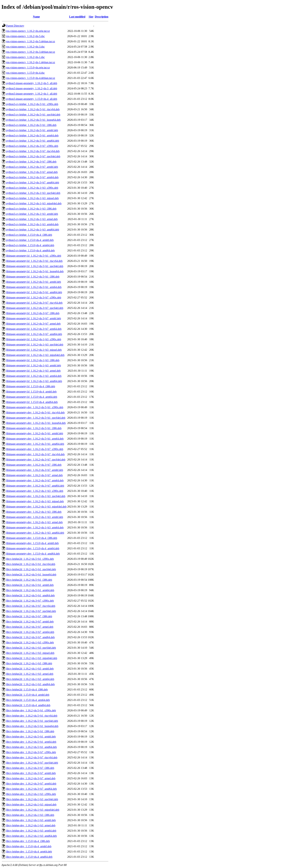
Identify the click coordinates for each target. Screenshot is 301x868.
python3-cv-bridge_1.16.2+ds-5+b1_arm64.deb (32, 135)
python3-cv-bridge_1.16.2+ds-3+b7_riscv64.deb (33, 151)
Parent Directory (15, 25)
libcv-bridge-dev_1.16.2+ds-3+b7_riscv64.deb (31, 757)
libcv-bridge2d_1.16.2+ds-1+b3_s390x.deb (30, 642)
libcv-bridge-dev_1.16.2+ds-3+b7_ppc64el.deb (32, 762)
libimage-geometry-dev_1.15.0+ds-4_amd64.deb (33, 553)
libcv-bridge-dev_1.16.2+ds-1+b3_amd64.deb (31, 835)
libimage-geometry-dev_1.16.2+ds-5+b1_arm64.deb (35, 438)
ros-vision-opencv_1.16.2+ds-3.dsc (25, 46)
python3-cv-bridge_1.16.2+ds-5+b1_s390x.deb (32, 104)
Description (101, 16)
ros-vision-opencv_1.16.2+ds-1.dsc (25, 57)
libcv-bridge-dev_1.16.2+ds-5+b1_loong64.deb (32, 726)
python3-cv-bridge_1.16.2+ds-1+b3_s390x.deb (32, 187)
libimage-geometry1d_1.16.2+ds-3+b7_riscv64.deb (34, 302)
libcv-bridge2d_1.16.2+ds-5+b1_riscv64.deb (30, 564)
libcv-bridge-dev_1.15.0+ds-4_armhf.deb (28, 846)
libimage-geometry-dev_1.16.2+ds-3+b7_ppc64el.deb (35, 459)
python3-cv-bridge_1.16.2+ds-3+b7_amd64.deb (32, 182)
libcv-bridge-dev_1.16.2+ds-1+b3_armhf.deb (31, 820)
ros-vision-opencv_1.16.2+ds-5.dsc (25, 36)
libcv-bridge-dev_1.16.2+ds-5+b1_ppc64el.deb (32, 720)
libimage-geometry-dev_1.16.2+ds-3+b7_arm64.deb (35, 480)
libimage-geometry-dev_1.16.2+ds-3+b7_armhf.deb (34, 469)
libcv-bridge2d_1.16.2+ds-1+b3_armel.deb (29, 673)
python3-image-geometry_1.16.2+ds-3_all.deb (31, 88)
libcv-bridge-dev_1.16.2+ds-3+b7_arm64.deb (31, 783)
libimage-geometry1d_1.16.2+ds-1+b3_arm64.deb (33, 375)
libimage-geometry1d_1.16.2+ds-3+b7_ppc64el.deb (34, 307)
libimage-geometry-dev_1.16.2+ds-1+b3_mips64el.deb (36, 506)
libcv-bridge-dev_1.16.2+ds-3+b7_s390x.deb (31, 752)
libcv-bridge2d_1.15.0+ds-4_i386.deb (27, 689)
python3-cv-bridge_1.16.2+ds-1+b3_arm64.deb (32, 224)
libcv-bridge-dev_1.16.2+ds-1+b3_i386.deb (30, 814)
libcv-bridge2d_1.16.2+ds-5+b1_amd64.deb (30, 595)
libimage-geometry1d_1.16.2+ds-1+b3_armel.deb (33, 370)
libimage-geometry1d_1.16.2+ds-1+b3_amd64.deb (34, 381)
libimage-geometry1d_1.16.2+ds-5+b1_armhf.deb (33, 281)
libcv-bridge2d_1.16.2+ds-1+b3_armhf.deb (30, 668)
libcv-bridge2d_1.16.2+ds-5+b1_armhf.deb (30, 584)
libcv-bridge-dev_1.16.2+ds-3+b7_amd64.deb (31, 788)
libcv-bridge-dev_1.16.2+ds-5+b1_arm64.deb (31, 741)
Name (36, 16)
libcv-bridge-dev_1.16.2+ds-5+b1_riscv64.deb (31, 715)
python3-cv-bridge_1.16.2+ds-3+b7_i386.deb (31, 161)
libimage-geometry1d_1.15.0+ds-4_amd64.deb (32, 402)
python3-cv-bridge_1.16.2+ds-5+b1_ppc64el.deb (33, 114)
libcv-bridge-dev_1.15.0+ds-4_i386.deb (28, 841)
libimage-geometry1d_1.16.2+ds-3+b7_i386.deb (32, 313)
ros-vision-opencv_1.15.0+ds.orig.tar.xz (28, 67)
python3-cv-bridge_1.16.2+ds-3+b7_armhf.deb (32, 166)
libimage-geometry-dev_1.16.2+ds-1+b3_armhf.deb (34, 517)
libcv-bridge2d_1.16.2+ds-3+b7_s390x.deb (30, 600)
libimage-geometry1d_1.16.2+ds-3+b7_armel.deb (33, 323)
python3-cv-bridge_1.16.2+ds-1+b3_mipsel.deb (32, 198)
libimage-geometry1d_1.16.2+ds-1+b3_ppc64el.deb (34, 344)
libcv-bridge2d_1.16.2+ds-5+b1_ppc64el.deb (31, 569)
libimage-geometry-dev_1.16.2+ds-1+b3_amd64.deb (35, 532)
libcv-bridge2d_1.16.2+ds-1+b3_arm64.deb (30, 679)
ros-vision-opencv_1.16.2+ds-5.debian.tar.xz (30, 41)
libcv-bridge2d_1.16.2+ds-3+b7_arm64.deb (30, 632)
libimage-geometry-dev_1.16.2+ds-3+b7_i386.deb (33, 464)
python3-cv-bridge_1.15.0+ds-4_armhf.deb (30, 240)
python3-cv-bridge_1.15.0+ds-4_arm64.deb (30, 245)
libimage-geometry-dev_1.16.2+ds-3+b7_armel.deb (34, 475)
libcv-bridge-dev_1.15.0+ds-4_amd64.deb (29, 856)
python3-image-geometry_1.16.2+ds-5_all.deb (31, 83)
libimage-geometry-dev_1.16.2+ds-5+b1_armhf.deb (34, 433)
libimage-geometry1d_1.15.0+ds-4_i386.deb (30, 386)
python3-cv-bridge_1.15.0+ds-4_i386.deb (29, 234)
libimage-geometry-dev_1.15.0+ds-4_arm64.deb (32, 548)
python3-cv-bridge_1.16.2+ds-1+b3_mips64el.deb (33, 203)
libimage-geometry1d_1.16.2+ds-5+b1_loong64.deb (35, 271)
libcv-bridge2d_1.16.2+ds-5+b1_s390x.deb (30, 558)
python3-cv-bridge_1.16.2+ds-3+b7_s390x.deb (32, 145)
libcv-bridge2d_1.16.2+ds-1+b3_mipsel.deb (30, 652)
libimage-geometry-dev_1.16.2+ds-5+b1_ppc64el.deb (35, 417)
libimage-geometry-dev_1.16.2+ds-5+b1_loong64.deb (36, 422)
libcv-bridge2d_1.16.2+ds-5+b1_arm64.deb (30, 590)
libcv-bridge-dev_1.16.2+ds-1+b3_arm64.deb (31, 830)
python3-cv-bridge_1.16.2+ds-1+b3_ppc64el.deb (33, 192)
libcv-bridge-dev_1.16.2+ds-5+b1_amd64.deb (31, 747)
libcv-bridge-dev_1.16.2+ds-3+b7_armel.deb (30, 778)
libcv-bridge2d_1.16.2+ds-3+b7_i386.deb (29, 616)
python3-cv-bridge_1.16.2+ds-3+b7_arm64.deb (32, 177)
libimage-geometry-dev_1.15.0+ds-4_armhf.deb (32, 543)
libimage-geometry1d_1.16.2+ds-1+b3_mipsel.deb (34, 349)
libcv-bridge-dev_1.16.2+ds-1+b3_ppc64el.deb (32, 799)
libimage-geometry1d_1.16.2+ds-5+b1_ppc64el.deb (34, 266)
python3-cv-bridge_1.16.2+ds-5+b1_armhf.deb (32, 130)
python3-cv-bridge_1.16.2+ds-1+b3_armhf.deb (32, 213)
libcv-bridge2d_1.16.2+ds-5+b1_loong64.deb (31, 574)
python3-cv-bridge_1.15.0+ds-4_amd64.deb (30, 250)
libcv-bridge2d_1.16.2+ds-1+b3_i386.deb (29, 663)
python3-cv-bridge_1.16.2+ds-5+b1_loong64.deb (33, 119)
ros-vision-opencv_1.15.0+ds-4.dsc (25, 72)
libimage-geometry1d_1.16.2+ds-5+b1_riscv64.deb (34, 260)
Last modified (77, 16)
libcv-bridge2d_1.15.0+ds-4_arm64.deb (28, 699)
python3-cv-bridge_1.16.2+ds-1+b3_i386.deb (31, 208)
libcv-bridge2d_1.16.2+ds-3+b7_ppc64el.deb (31, 611)
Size (91, 16)
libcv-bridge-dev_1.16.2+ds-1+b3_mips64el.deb (32, 809)
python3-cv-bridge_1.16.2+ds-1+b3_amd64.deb (32, 229)
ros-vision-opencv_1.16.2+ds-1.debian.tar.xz (30, 62)
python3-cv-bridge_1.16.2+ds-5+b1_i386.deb (31, 125)
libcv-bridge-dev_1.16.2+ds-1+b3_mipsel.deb (31, 804)
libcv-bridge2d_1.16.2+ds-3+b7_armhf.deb (30, 621)
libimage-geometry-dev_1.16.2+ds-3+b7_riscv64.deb (35, 454)
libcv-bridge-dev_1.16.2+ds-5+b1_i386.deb (30, 731)
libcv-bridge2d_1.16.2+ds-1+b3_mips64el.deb (31, 658)
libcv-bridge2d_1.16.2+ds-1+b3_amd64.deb (30, 684)
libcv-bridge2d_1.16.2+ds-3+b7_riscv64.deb (30, 605)
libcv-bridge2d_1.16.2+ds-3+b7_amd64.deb (30, 637)
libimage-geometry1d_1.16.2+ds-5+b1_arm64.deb (33, 287)
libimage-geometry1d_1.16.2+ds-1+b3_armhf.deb (33, 365)
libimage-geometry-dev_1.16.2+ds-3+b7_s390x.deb (34, 449)
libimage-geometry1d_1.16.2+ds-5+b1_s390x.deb (33, 255)
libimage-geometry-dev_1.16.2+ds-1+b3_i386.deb (33, 511)
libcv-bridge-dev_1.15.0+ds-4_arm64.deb (29, 851)
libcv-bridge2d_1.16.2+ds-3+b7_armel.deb (29, 626)
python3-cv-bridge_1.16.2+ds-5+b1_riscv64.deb (33, 109)
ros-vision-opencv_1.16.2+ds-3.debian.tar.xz (30, 51)
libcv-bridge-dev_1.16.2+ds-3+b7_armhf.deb (31, 773)
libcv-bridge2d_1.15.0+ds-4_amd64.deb (28, 705)
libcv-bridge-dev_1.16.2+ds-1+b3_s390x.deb (31, 794)
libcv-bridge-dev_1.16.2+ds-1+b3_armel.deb (30, 825)
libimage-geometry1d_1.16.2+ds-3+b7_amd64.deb (34, 334)
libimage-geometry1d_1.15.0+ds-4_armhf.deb (31, 391)
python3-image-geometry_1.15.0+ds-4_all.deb (31, 98)
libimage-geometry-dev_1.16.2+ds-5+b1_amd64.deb (35, 443)
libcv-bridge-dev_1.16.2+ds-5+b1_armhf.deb (31, 736)
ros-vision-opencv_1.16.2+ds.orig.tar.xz (28, 30)
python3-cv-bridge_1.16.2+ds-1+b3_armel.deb (32, 219)
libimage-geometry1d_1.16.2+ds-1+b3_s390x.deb (33, 339)
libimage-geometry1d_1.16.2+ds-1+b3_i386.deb (32, 360)
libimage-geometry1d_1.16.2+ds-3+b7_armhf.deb (33, 318)
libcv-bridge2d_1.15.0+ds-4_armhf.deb (27, 694)
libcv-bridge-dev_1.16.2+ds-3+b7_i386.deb (30, 767)
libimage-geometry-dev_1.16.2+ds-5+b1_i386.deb (33, 428)
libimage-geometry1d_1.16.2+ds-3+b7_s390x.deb (33, 297)
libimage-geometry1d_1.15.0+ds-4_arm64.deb (31, 396)
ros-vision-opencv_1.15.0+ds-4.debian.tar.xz (30, 77)
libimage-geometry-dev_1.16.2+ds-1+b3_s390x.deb (34, 490)
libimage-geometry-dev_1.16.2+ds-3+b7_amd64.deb (35, 485)
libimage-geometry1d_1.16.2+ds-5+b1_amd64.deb (34, 292)
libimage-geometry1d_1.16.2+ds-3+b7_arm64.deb (33, 328)
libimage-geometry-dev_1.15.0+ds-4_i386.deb (31, 537)
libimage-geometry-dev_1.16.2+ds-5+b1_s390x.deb (34, 407)
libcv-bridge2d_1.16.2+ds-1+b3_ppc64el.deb (31, 647)
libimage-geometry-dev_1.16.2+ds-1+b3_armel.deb (34, 522)
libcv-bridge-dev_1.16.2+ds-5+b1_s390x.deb (31, 710)
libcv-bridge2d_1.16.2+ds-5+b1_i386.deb (29, 579)
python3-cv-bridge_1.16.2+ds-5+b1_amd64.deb (32, 140)
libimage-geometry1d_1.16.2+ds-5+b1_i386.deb (32, 276)
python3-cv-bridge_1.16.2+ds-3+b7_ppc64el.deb (33, 156)
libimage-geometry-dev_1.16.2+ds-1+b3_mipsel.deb (35, 501)
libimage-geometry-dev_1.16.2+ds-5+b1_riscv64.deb (35, 412)
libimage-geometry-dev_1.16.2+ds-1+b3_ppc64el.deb (35, 496)
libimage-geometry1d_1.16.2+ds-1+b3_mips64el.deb (35, 355)
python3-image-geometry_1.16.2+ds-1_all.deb (31, 93)
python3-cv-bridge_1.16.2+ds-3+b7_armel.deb (32, 172)
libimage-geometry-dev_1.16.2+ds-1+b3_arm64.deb (35, 527)
